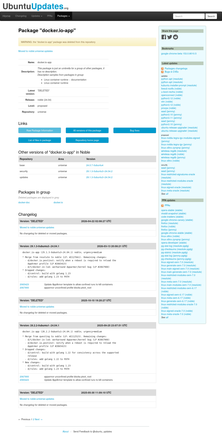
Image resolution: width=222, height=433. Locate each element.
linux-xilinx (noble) (170, 160)
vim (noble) (167, 101)
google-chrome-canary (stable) (177, 219)
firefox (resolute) (169, 223)
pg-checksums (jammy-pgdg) (176, 258)
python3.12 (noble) (171, 98)
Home (6, 16)
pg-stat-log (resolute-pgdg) (175, 245)
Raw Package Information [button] (39, 130)
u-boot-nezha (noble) (172, 91)
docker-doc (24, 202)
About (66, 431)
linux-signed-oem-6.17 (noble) (176, 294)
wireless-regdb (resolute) (174, 150)
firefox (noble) (168, 226)
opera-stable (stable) (172, 210)
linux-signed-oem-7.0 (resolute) (177, 262)
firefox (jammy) (169, 229)
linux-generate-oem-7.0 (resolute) (178, 265)
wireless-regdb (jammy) (173, 157)
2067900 (24, 287)
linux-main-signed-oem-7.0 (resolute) (180, 268)
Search (211, 16)
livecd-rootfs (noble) (171, 88)
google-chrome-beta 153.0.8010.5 (178, 53)
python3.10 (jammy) (171, 114)
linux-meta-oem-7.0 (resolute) (176, 281)
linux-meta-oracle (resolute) (175, 190)
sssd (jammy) (168, 111)
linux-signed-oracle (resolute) (176, 187)
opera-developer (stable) (174, 242)
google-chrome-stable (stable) (176, 232)
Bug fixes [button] (134, 130)
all (167, 193)
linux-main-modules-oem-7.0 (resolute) (181, 284)
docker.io (58, 202)
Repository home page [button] (87, 140)
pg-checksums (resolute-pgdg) (177, 249)
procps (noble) (168, 108)
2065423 (24, 284)
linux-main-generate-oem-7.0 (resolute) (181, 271)
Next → (38, 419)
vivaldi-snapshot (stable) (173, 213)
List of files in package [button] (39, 140)
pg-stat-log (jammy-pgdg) (174, 255)
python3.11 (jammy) (171, 117)
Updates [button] (36, 15)
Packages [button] (62, 15)
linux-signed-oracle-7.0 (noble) (177, 310)
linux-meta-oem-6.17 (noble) (176, 297)
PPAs (49, 15)
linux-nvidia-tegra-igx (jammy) (176, 144)
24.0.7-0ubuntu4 (94, 165)
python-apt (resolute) (172, 78)
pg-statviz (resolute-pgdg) (174, 252)
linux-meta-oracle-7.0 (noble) (176, 314)
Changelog (20, 15)
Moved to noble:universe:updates (35, 51)
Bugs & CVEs (171, 71)
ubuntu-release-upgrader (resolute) (179, 127)
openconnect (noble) (172, 95)
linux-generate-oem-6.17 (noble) (178, 301)
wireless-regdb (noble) (172, 154)
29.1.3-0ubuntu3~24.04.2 (99, 171)
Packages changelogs (176, 68)
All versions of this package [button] (87, 130)
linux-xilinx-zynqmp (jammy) (175, 147)
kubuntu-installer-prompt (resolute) (179, 85)
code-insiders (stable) (172, 216)
